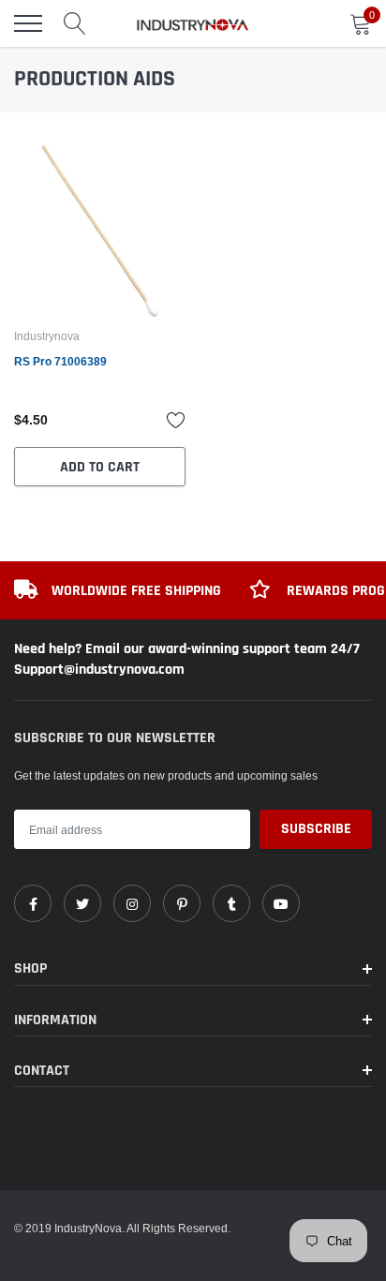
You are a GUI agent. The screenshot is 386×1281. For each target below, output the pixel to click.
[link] (100, 231)
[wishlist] (176, 419)
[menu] (28, 23)
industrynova (47, 336)
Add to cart (100, 467)
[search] (75, 23)
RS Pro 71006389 (60, 361)
